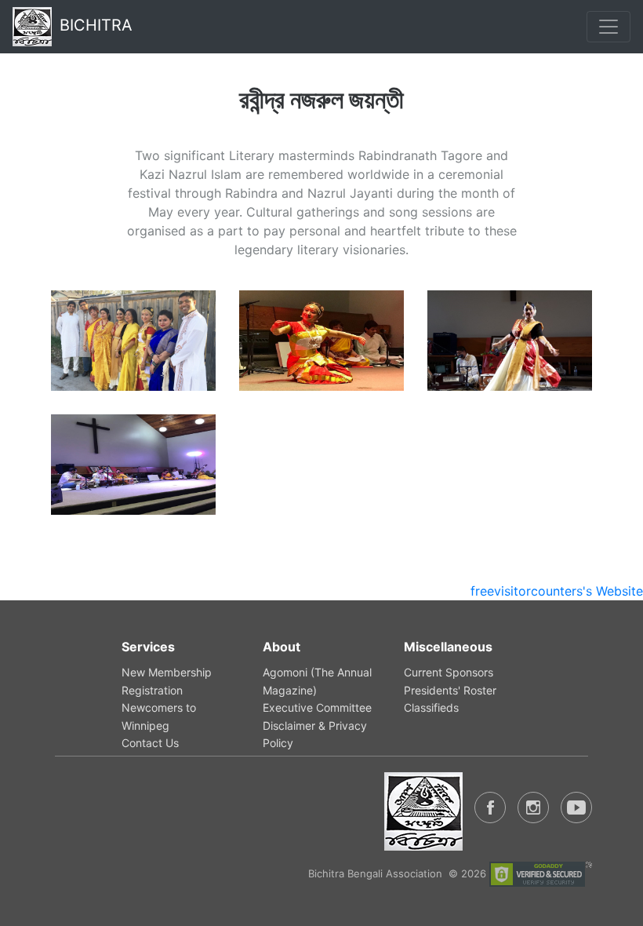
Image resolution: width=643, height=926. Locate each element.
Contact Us (150, 742)
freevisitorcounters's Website (556, 591)
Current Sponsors (448, 672)
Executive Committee (317, 707)
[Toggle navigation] (608, 26)
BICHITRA (96, 25)
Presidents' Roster (450, 690)
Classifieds (431, 707)
